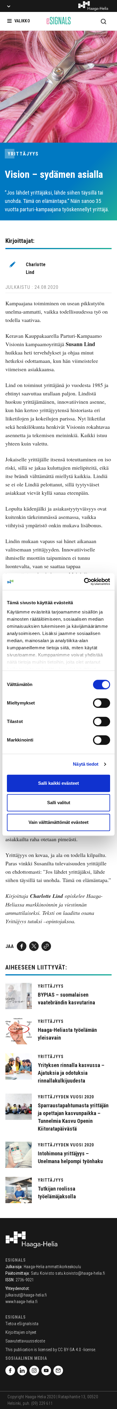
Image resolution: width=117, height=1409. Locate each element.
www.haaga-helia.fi (21, 1301)
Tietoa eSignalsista (22, 1323)
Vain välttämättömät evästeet (58, 822)
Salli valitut (58, 802)
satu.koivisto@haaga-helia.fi (80, 1273)
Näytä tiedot (85, 764)
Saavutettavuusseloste (25, 1341)
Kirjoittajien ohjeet (21, 1332)
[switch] (101, 703)
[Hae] (103, 21)
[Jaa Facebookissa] (21, 946)
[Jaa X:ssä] (34, 946)
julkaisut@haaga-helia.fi (26, 1295)
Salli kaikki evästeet (58, 783)
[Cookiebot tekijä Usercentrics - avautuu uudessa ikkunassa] (84, 581)
